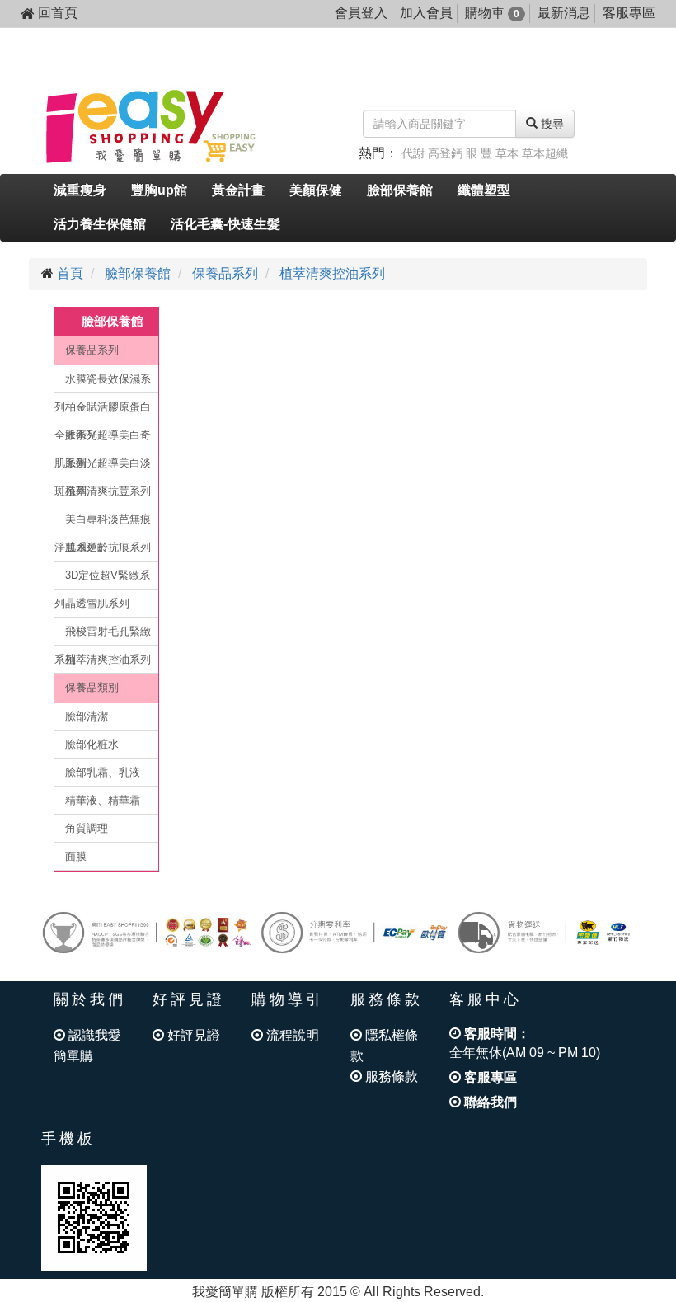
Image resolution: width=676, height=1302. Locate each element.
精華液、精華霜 (102, 800)
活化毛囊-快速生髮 (225, 224)
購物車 (492, 13)
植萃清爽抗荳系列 (108, 491)
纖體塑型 (484, 190)
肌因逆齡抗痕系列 (108, 547)
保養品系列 (225, 273)
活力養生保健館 (100, 224)
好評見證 (192, 1035)
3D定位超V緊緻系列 (102, 579)
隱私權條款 (384, 1045)
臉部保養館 (400, 190)
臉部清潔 (86, 716)
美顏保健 (315, 190)
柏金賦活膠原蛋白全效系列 (102, 411)
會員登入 (361, 13)
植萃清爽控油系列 (332, 273)
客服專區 (629, 13)
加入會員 (426, 13)
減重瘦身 (80, 190)
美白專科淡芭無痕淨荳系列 (102, 523)
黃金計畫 (238, 190)
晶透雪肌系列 (97, 603)
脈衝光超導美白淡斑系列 (102, 467)
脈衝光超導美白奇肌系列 (102, 439)
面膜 (76, 856)
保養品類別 (92, 687)
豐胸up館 (159, 190)
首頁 (70, 273)
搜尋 (551, 123)
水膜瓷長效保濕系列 (102, 383)
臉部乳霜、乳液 (102, 772)
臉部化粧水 (92, 744)
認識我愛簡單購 (87, 1045)
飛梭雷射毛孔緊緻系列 (102, 635)
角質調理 (86, 828)
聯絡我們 (489, 1102)
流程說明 (291, 1035)
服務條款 (390, 1076)
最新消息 (564, 13)
